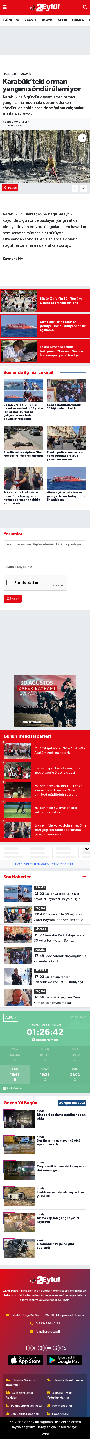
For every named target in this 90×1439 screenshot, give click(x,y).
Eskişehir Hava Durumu (68, 1380)
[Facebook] (26, 1348)
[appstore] (25, 1361)
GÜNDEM (11, 20)
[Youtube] (48, 1348)
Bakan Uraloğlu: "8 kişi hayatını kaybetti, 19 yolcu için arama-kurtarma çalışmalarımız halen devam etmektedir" (23, 411)
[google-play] (64, 1361)
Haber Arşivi (60, 1413)
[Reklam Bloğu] (45, 700)
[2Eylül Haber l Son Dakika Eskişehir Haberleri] (44, 7)
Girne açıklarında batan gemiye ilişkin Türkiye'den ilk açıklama (66, 496)
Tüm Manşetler (62, 1405)
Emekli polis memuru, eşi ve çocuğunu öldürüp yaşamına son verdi (65, 456)
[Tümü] (84, 877)
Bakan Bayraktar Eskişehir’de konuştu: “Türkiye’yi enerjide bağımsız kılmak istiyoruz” (58, 980)
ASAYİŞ (47, 20)
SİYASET (30, 20)
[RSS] (63, 1348)
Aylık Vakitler (14, 1088)
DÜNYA (78, 20)
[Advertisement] (45, 643)
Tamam (45, 1434)
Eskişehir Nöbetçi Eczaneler (20, 1382)
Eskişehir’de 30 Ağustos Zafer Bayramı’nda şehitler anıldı (59, 917)
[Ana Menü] (5, 7)
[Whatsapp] (56, 1348)
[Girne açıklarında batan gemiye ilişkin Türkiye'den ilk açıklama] (67, 478)
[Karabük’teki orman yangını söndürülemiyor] (45, 156)
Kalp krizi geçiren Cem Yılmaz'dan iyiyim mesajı (57, 1000)
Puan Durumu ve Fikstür (26, 1405)
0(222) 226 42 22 (48, 1323)
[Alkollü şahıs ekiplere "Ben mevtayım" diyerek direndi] (23, 438)
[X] (33, 1348)
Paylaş (12, 187)
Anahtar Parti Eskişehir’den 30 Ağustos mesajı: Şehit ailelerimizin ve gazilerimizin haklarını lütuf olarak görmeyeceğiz (60, 938)
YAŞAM (40, 908)
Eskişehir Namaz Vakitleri (20, 1395)
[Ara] (85, 7)
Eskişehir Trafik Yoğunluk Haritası (59, 1395)
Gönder (12, 599)
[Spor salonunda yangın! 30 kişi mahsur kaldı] (67, 390)
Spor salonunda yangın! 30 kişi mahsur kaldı (60, 958)
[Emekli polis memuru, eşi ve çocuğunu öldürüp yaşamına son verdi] (67, 438)
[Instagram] (41, 1348)
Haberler (9, 74)
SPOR (62, 20)
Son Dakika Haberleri (25, 1413)
